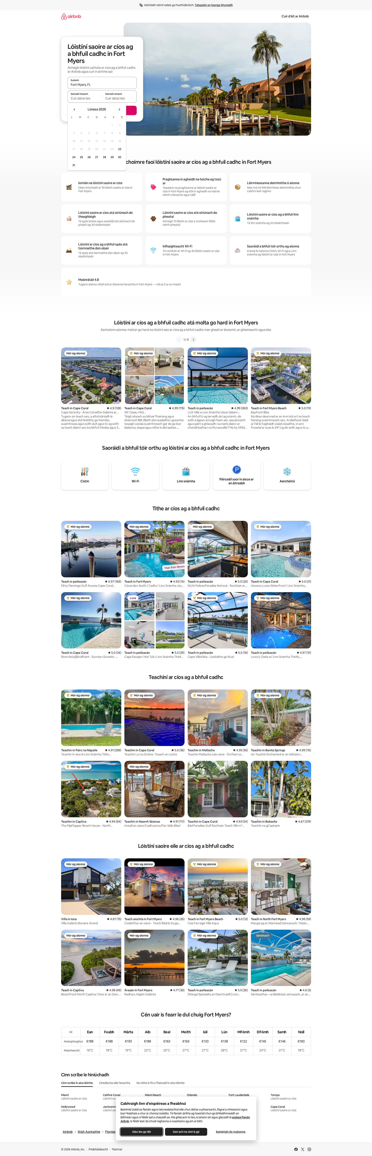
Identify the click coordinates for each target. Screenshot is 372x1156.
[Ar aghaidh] (193, 340)
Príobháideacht (98, 1149)
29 (112, 157)
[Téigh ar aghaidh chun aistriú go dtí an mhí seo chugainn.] (119, 109)
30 (119, 157)
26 (89, 157)
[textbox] (85, 98)
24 (73, 157)
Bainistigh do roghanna (230, 1132)
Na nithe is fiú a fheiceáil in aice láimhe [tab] (160, 1083)
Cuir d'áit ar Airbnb (295, 16)
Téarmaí (117, 1149)
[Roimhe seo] (179, 340)
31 (73, 165)
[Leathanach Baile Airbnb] (71, 16)
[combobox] (102, 84)
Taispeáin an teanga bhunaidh (214, 5)
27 (96, 157)
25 (81, 157)
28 (104, 157)
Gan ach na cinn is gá (186, 1132)
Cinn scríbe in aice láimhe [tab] (77, 1083)
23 (119, 149)
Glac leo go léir (141, 1132)
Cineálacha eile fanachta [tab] (114, 1083)
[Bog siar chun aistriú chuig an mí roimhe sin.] (74, 109)
